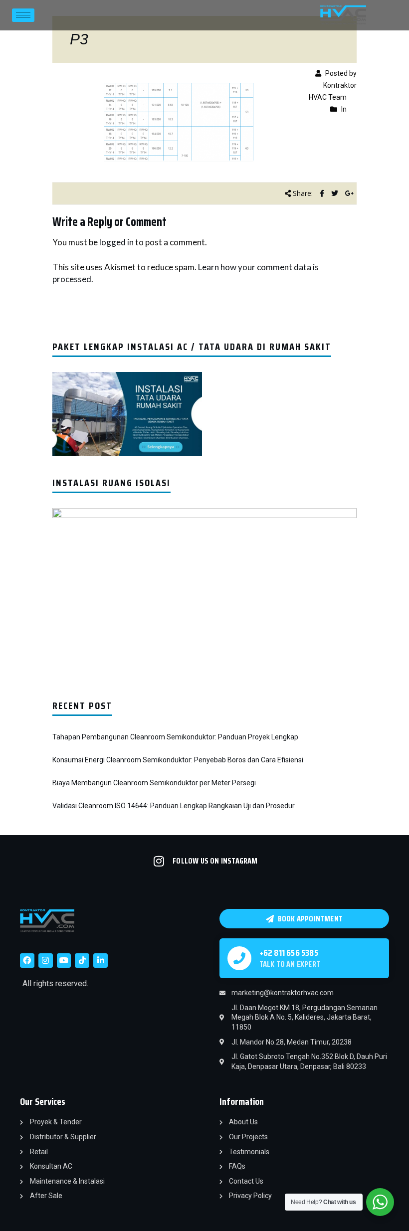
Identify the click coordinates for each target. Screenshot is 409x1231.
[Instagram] (45, 960)
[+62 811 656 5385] (239, 958)
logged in (116, 242)
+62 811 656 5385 (288, 953)
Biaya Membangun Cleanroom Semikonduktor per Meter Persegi (154, 783)
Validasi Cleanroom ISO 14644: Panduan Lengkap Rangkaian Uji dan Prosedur (173, 806)
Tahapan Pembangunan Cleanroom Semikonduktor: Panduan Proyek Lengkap (175, 737)
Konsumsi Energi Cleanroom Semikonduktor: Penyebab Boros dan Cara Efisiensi (177, 760)
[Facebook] (27, 960)
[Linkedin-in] (100, 960)
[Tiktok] (82, 960)
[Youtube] (64, 960)
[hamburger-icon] (23, 15)
